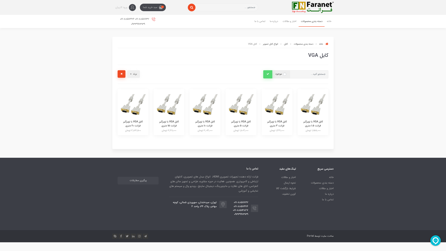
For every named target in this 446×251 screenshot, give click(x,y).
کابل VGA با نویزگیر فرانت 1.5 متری (313, 123)
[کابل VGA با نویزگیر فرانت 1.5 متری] (313, 104)
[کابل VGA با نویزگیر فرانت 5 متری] (241, 104)
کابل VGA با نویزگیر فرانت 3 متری (277, 123)
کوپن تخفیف (289, 194)
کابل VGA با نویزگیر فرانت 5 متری (241, 123)
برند (134, 74)
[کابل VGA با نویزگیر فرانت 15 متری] (169, 104)
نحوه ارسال (290, 183)
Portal (310, 236)
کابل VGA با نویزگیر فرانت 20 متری (133, 123)
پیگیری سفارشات (138, 180)
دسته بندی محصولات (311, 21)
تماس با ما (259, 21)
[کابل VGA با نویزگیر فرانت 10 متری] (205, 104)
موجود (278, 74)
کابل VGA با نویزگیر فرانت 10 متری (205, 123)
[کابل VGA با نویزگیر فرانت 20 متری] (133, 104)
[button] (153, 7)
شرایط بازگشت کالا (286, 188)
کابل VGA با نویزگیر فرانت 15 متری (169, 123)
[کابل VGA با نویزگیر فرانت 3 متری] (277, 104)
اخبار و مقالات (289, 21)
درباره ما (274, 21)
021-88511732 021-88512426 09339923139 (135, 21)
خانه (329, 21)
